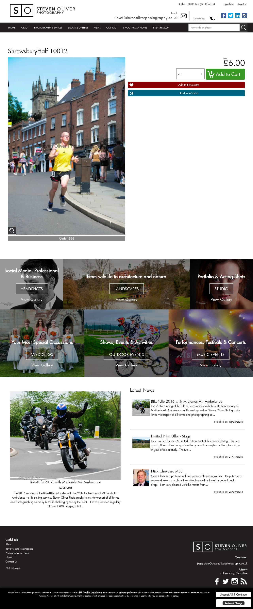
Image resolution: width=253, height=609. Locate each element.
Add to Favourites (188, 85)
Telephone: (199, 18)
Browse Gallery (78, 27)
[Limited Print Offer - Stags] (65, 452)
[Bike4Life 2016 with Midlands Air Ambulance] (187, 412)
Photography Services (48, 27)
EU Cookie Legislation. (91, 592)
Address (243, 569)
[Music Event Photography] (211, 343)
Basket (181, 4)
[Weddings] (42, 343)
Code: (63, 238)
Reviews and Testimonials (19, 548)
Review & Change (233, 603)
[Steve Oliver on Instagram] (244, 18)
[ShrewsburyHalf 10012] (12, 231)
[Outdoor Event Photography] (126, 343)
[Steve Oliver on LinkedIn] (238, 18)
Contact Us (11, 561)
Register (242, 4)
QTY (180, 74)
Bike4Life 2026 (161, 27)
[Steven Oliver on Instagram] (235, 581)
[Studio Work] (221, 284)
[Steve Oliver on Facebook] (224, 18)
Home (11, 27)
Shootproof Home (135, 27)
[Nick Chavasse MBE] (187, 482)
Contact (112, 27)
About (25, 27)
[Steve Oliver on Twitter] (231, 18)
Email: (174, 12)
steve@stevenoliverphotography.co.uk (145, 17)
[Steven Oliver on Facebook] (217, 581)
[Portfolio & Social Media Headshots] (31, 284)
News (97, 27)
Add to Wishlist (189, 93)
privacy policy (126, 592)
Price (225, 58)
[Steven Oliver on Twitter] (226, 581)
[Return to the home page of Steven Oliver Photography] (42, 10)
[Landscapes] (126, 284)
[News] (243, 581)
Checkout (210, 4)
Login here (228, 4)
